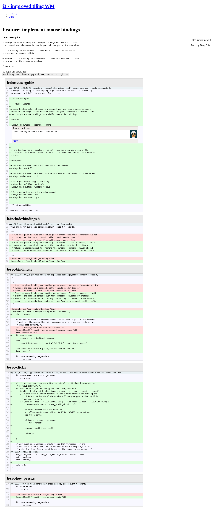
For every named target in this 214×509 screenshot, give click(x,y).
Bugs (11, 16)
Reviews (13, 14)
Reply (15, 141)
